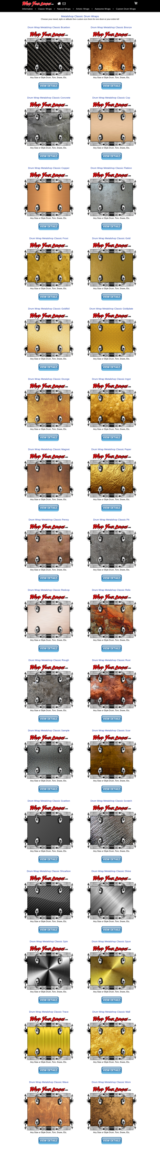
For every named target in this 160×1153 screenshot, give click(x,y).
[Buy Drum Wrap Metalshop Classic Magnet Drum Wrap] (48, 501)
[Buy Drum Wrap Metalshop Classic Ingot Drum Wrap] (111, 431)
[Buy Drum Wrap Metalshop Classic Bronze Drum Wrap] (111, 79)
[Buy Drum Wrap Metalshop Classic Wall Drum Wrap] (111, 1064)
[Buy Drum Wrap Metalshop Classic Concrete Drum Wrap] (48, 150)
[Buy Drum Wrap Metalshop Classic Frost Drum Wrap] (48, 290)
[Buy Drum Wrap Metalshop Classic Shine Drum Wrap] (111, 923)
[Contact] (64, 3)
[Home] (59, 3)
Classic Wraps (45, 9)
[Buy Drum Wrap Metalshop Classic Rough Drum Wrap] (48, 712)
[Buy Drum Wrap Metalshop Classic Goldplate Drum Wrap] (111, 361)
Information (27, 9)
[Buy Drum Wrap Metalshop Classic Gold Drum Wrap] (111, 290)
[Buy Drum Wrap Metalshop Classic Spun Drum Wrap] (111, 994)
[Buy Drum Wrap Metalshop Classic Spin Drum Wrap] (48, 994)
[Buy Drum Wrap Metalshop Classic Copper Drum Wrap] (48, 220)
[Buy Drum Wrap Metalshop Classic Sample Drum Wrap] (48, 783)
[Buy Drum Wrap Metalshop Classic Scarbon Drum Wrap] (48, 853)
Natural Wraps (64, 9)
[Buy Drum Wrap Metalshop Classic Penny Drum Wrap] (48, 572)
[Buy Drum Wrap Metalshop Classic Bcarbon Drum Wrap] (48, 79)
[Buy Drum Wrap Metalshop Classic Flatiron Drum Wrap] (111, 220)
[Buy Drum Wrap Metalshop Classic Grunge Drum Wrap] (48, 431)
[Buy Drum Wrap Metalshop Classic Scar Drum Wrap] (111, 783)
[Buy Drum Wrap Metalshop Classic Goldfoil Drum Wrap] (48, 361)
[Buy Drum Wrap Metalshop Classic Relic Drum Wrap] (111, 642)
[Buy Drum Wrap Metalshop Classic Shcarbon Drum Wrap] (48, 923)
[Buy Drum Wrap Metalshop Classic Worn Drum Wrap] (111, 1134)
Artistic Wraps (82, 9)
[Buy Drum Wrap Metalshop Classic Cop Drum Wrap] (111, 150)
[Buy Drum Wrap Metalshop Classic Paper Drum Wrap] (111, 501)
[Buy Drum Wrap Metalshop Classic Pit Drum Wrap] (111, 572)
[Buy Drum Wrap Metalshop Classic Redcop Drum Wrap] (48, 642)
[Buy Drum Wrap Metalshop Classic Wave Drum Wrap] (48, 1134)
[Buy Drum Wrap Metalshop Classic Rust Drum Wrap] (111, 712)
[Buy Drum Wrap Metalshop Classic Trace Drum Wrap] (48, 1064)
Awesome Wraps (103, 9)
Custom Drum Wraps (126, 9)
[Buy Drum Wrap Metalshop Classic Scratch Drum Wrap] (111, 853)
